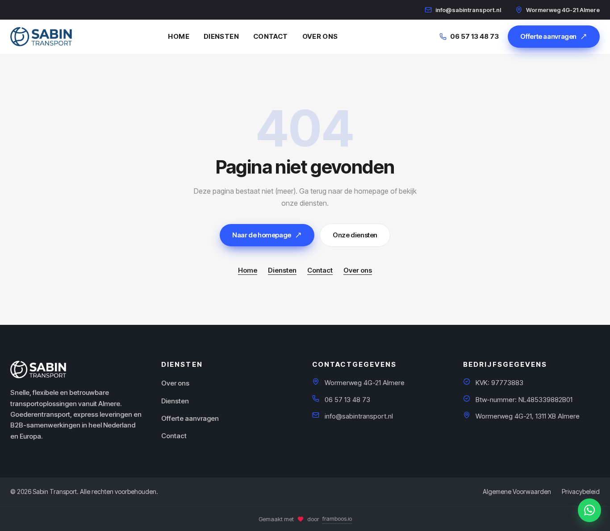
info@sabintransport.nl (468, 9)
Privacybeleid (581, 491)
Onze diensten (355, 235)
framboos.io (337, 518)
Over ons (320, 36)
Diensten (221, 36)
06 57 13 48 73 (474, 36)
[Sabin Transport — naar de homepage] (41, 36)
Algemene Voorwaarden (517, 491)
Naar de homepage (261, 235)
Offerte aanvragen (548, 36)
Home (178, 36)
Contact (270, 36)
